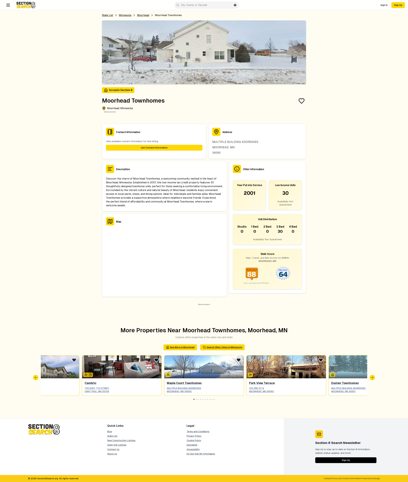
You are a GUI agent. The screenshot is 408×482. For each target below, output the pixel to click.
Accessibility (193, 449)
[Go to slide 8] (209, 399)
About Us (112, 454)
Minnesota (125, 15)
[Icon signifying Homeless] (332, 374)
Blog (109, 431)
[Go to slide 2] (196, 399)
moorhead (143, 15)
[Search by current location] (235, 5)
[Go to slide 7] (207, 399)
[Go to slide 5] (202, 399)
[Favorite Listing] (301, 100)
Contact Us (113, 449)
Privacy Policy (194, 436)
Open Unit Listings (116, 445)
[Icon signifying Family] (168, 374)
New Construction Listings (121, 440)
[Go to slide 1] (194, 399)
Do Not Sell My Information (201, 454)
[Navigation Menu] (8, 5)
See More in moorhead (182, 347)
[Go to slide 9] (211, 399)
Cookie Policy (194, 440)
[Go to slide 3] (198, 399)
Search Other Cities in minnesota (224, 347)
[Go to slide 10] (214, 399)
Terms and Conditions (198, 431)
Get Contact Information (154, 147)
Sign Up (398, 5)
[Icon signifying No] (90, 374)
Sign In (384, 5)
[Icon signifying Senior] (250, 374)
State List (107, 15)
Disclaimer (192, 445)
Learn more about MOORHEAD (256, 283)
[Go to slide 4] (200, 399)
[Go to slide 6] (205, 399)
